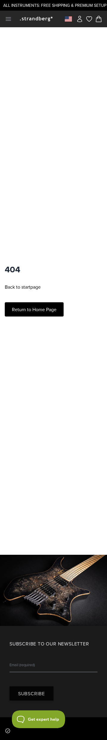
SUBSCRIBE (31, 693)
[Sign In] (79, 19)
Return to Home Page (34, 309)
